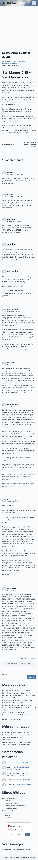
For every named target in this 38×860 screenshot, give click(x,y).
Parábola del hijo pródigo (11, 691)
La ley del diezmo (8, 732)
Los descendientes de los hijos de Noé (15, 707)
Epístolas (8, 818)
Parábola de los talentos (10, 693)
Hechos (7, 815)
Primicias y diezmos (9, 735)
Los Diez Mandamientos (10, 705)
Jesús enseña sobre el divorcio (13, 737)
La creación (6, 698)
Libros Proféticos (11, 808)
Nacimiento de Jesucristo (11, 700)
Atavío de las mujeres (9, 742)
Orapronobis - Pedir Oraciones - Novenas (16, 850)
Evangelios (8, 813)
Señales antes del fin (9, 715)
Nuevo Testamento (8, 810)
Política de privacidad (28, 858)
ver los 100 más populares (11, 719)
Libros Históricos (11, 803)
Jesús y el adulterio (9, 745)
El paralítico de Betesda (23, 784)
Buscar (4, 674)
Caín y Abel (6, 703)
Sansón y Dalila (7, 712)
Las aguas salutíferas (21, 762)
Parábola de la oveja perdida (12, 695)
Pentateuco (9, 801)
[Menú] (34, 3)
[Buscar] (29, 3)
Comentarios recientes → (27, 658)
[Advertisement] (19, 26)
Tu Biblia (9, 3)
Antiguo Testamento (9, 798)
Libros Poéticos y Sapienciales (15, 806)
